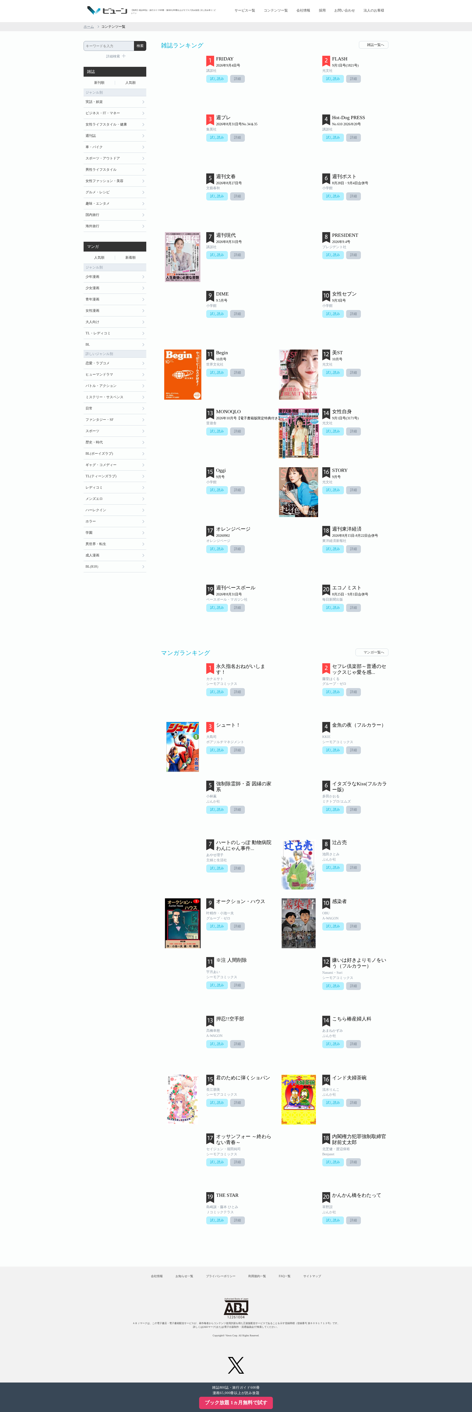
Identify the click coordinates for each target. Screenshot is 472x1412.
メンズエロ (94, 499)
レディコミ (94, 487)
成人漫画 (92, 555)
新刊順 (99, 83)
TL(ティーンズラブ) (101, 476)
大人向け (92, 322)
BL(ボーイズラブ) (99, 453)
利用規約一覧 (257, 1276)
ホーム (89, 26)
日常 (89, 408)
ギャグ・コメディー (101, 465)
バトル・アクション (101, 386)
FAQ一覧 (285, 1276)
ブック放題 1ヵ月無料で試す (236, 1402)
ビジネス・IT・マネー (103, 113)
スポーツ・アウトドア (103, 158)
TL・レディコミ (98, 333)
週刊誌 (91, 136)
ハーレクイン (96, 510)
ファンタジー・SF (100, 420)
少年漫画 (92, 277)
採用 (322, 10)
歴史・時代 (94, 442)
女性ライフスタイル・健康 (106, 124)
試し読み (217, 79)
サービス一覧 (245, 10)
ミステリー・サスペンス (104, 397)
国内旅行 (92, 215)
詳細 (237, 79)
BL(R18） (93, 566)
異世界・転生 (96, 544)
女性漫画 (92, 310)
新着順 (130, 257)
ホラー (91, 521)
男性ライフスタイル (101, 169)
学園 (89, 533)
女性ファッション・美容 (104, 181)
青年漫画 (92, 299)
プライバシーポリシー (221, 1276)
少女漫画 (92, 288)
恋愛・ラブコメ (98, 363)
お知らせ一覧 (184, 1276)
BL (88, 344)
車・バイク (94, 147)
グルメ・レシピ (98, 192)
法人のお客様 (374, 10)
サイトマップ (312, 1276)
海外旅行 (92, 226)
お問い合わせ (344, 10)
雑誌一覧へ (375, 45)
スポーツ (92, 431)
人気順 (130, 83)
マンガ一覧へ (374, 652)
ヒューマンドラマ (99, 374)
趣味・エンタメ (98, 203)
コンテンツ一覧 (276, 10)
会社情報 (303, 10)
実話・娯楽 (94, 102)
